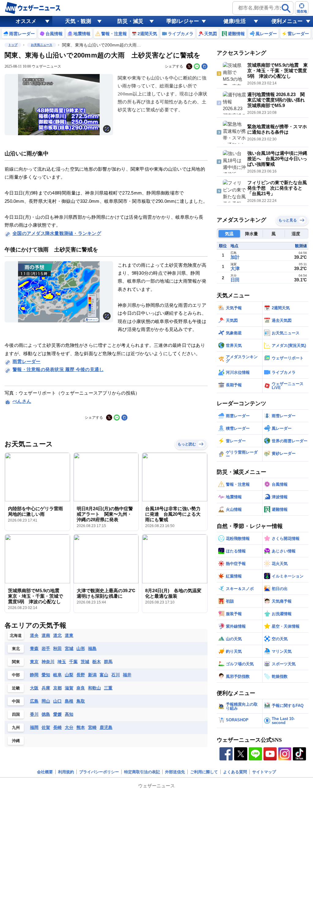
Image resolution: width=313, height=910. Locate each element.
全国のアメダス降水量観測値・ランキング (57, 233)
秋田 (57, 648)
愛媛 (57, 714)
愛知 (46, 675)
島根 (69, 701)
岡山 (46, 701)
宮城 (69, 648)
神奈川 (48, 661)
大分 (69, 727)
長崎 (57, 727)
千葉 (73, 661)
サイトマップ (264, 772)
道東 (69, 635)
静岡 (34, 675)
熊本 (80, 727)
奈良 (80, 688)
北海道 (16, 635)
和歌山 (94, 688)
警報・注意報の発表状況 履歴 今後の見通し (58, 369)
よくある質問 (235, 772)
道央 (34, 635)
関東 (16, 661)
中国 (16, 701)
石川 (115, 675)
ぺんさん (22, 401)
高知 (69, 714)
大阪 (34, 688)
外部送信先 (175, 772)
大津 (235, 268)
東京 (34, 661)
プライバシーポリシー (99, 772)
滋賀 (69, 688)
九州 (16, 727)
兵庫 (46, 688)
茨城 (85, 661)
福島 (92, 648)
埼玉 (61, 661)
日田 (235, 279)
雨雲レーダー (27, 361)
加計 (235, 257)
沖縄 (16, 740)
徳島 (46, 714)
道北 (57, 635)
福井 (127, 675)
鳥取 (80, 701)
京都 (57, 688)
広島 (34, 701)
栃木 (96, 661)
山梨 (69, 675)
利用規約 (66, 772)
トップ (12, 44)
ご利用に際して (204, 772)
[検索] (286, 8)
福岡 (34, 727)
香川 (34, 714)
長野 (80, 675)
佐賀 (46, 727)
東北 (16, 648)
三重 (108, 688)
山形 (80, 648)
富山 (104, 675)
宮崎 (92, 727)
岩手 (46, 648)
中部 (16, 675)
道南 (46, 635)
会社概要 (45, 772)
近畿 (16, 688)
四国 (16, 714)
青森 (34, 648)
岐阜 (57, 675)
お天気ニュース (41, 44)
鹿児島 (106, 727)
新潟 (92, 675)
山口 (57, 701)
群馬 (108, 661)
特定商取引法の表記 (142, 772)
